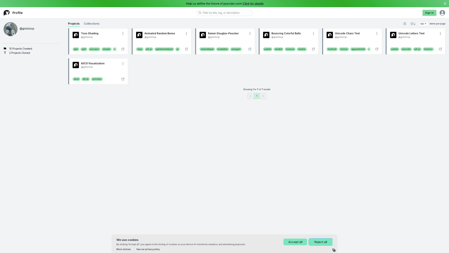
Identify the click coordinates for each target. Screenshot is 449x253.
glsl (76, 49)
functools (429, 49)
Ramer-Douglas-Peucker (223, 33)
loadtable (222, 49)
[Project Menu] (123, 33)
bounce (290, 49)
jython (180, 49)
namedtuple (207, 49)
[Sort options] (413, 24)
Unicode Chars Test (347, 33)
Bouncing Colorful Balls (286, 33)
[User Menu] (442, 13)
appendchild (358, 49)
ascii (76, 79)
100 (422, 23)
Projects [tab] (74, 23)
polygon (236, 49)
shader (106, 49)
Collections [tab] (91, 23)
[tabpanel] (256, 63)
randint (278, 49)
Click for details (253, 3)
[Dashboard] (7, 13)
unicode (406, 49)
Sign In (429, 12)
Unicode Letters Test (411, 33)
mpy (140, 49)
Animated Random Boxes (160, 33)
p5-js (149, 49)
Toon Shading (89, 33)
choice (343, 49)
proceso (94, 49)
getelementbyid (164, 49)
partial (267, 49)
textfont (332, 49)
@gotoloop (87, 37)
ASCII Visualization (93, 63)
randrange (303, 49)
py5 (84, 49)
